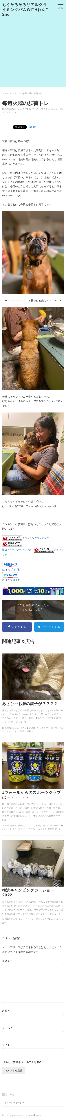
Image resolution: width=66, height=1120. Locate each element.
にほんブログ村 (11, 569)
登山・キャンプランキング (16, 549)
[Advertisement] (33, 54)
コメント (7, 960)
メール (7, 1027)
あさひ (32, 109)
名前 (6, 1010)
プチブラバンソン (49, 109)
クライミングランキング (35, 538)
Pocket (32, 126)
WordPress (34, 1115)
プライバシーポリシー (13, 1102)
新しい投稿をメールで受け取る (23, 1062)
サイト (6, 1044)
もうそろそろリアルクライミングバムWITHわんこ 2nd (27, 9)
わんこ (21, 109)
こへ (38, 109)
